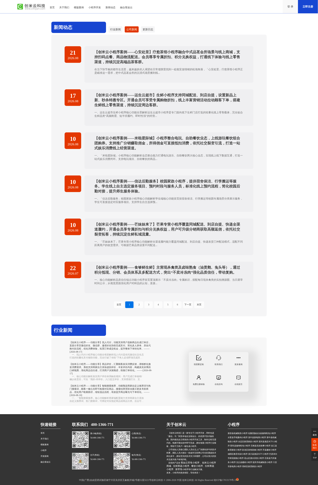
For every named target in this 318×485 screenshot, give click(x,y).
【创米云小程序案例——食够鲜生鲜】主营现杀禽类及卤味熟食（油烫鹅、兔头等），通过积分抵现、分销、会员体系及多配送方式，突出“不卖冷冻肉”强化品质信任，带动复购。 (167, 269)
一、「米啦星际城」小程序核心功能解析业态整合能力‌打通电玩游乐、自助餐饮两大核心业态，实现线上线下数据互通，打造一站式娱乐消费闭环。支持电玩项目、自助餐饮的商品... (168, 157)
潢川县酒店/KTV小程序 (258, 454)
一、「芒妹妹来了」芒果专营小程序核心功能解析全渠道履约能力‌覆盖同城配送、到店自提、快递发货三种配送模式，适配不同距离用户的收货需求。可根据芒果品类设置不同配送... (168, 243)
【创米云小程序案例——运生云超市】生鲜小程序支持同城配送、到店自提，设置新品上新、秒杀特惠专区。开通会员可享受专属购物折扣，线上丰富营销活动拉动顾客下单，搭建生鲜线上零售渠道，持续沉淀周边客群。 (167, 100)
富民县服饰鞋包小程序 (240, 446)
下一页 (187, 304)
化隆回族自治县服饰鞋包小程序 (262, 433)
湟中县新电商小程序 (257, 437)
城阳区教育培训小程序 (238, 454)
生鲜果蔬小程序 (181, 466)
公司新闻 (131, 29)
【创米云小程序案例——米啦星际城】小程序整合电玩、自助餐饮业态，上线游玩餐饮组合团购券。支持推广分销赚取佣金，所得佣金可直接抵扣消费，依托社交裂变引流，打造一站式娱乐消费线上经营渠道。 (167, 143)
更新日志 (148, 29)
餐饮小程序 (197, 466)
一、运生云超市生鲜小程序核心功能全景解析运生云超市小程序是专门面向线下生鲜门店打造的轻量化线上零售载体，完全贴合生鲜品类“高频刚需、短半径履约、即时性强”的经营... (168, 114)
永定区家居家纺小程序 (248, 441)
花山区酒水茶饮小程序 (254, 458)
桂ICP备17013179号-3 (224, 480)
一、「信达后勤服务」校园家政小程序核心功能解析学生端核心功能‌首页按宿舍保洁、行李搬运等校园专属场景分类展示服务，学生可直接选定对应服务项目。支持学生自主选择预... (168, 200)
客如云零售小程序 (190, 462)
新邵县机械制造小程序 (238, 433)
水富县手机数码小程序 (238, 437)
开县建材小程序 (269, 450)
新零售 (178, 469)
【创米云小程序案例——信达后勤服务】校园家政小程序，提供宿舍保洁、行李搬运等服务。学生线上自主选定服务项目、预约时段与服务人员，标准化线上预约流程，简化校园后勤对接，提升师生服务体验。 (167, 186)
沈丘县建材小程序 (244, 462)
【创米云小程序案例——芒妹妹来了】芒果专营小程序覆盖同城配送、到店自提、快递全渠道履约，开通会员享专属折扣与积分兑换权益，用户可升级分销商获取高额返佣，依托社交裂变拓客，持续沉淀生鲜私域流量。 (167, 229)
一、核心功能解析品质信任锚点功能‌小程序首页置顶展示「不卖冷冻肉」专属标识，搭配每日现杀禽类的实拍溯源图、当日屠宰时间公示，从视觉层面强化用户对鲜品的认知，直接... (168, 281)
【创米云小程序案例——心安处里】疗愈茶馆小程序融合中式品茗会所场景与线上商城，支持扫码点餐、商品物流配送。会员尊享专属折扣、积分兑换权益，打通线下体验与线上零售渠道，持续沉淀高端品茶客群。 (167, 57)
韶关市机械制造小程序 (262, 462)
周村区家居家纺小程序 (252, 466)
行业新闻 (115, 29)
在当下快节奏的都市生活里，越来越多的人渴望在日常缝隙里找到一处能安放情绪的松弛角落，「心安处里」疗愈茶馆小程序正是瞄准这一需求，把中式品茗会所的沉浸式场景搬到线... (168, 71)
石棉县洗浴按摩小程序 (260, 446)
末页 (199, 304)
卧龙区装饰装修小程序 (252, 450)
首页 (119, 304)
